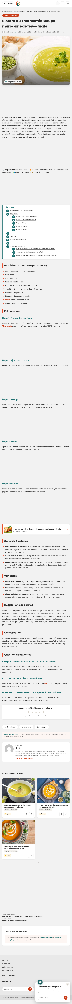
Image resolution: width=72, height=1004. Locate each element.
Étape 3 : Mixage (21, 223)
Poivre (7, 300)
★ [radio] (28, 712)
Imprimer (27, 727)
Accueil (4, 11)
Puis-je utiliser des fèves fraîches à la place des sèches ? (35, 249)
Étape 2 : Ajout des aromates (26, 220)
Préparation (14, 214)
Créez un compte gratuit (13, 734)
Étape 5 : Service (21, 230)
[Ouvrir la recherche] (63, 3)
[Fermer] (67, 984)
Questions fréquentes (17, 246)
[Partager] (31, 814)
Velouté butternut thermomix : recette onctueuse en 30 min (53, 806)
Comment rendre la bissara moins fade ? (30, 252)
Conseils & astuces (16, 233)
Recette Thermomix (14, 11)
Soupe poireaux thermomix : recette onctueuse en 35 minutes (18, 806)
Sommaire (10, 207)
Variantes (13, 236)
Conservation (15, 243)
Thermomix (7, 326)
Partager (42, 727)
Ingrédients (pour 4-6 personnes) (21, 210)
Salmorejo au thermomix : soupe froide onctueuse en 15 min (16, 848)
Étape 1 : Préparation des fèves (26, 216)
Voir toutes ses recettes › (24, 759)
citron (46, 683)
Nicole (15, 32)
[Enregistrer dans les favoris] (27, 814)
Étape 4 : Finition (21, 226)
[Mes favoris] (58, 3)
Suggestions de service (18, 240)
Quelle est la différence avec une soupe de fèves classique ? (37, 255)
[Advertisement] (36, 101)
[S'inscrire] (66, 998)
